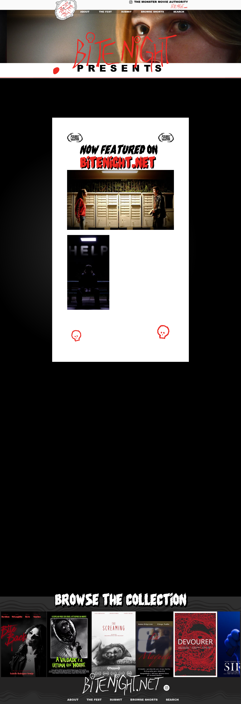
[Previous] (15, 36)
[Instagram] (131, 2)
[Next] (225, 36)
